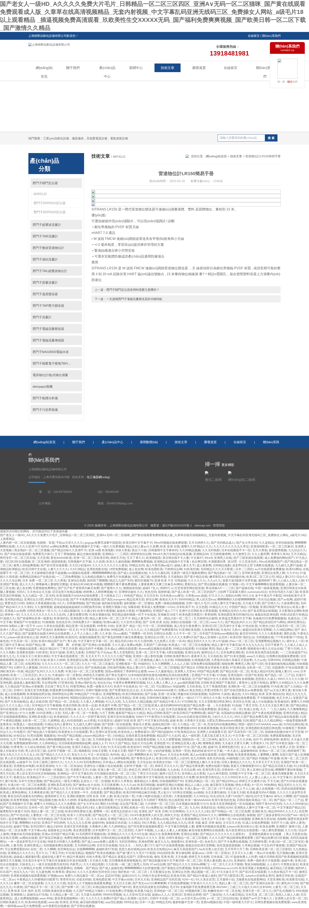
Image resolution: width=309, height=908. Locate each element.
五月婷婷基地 (101, 739)
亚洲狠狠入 (18, 894)
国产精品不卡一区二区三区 (42, 887)
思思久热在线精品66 (132, 849)
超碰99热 (98, 822)
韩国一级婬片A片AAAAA (254, 724)
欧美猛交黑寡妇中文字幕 (235, 618)
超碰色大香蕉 (125, 610)
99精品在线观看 (183, 648)
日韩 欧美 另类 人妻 (99, 796)
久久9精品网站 (283, 629)
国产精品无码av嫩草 (156, 728)
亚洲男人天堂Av (184, 671)
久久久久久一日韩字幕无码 (88, 716)
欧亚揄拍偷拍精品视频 (280, 663)
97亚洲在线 (237, 667)
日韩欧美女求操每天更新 (212, 667)
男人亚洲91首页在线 (103, 732)
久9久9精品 (77, 569)
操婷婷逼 (164, 591)
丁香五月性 (250, 705)
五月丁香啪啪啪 (65, 554)
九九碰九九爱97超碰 (288, 565)
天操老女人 (26, 864)
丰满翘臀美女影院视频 (116, 709)
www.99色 (46, 898)
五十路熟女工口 (111, 595)
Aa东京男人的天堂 (211, 849)
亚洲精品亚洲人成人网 (186, 743)
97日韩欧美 (189, 701)
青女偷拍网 (183, 853)
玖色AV (225, 629)
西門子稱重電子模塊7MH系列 (53, 363)
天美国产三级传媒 (155, 644)
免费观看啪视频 (280, 735)
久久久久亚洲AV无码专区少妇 (96, 872)
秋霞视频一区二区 (176, 807)
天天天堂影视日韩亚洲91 (214, 701)
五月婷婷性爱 (258, 841)
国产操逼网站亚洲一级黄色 (34, 618)
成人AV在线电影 (71, 720)
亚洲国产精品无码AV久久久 (199, 815)
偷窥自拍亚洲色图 (266, 614)
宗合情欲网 (49, 682)
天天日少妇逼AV (79, 565)
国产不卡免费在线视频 (85, 599)
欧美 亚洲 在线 (170, 546)
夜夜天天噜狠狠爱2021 (246, 766)
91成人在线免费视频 (255, 822)
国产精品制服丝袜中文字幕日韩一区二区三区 (172, 860)
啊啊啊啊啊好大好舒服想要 (142, 868)
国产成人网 (198, 747)
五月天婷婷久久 (199, 542)
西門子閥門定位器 (45, 183)
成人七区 (127, 754)
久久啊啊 (50, 849)
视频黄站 (49, 735)
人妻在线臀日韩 (77, 614)
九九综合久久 (297, 550)
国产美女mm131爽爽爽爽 (149, 883)
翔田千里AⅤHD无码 (269, 803)
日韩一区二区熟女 (218, 853)
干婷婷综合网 (173, 569)
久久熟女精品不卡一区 (282, 872)
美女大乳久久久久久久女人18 (19, 754)
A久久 (61, 603)
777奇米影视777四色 (289, 637)
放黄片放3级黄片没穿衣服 (239, 580)
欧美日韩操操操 (132, 694)
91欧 (111, 626)
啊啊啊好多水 (143, 754)
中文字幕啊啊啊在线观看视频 (265, 584)
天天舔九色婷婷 (91, 894)
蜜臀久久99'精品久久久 (196, 546)
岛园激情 (278, 667)
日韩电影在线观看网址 (57, 868)
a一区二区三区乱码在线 (222, 898)
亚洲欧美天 (259, 811)
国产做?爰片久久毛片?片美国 (135, 853)
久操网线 (53, 720)
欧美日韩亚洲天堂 (232, 728)
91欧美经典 (191, 569)
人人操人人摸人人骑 (290, 580)
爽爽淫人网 (242, 663)
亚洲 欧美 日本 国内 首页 (24, 890)
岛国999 (214, 694)
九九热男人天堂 (164, 641)
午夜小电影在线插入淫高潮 (154, 796)
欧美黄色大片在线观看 (73, 732)
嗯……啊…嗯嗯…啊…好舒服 (61, 644)
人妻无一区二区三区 (285, 887)
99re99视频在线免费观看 (170, 542)
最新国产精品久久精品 (130, 713)
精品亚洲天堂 (135, 599)
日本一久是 (146, 902)
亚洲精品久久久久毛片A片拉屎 (127, 834)
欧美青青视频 (19, 800)
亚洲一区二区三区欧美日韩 (91, 557)
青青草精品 (12, 697)
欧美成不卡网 (107, 705)
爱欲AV (70, 872)
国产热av (160, 754)
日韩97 (18, 690)
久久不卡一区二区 (185, 633)
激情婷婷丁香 (267, 580)
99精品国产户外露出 (87, 694)
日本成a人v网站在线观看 (120, 648)
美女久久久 (78, 754)
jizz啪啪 (198, 792)
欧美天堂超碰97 (151, 788)
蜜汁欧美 (11, 781)
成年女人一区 (295, 641)
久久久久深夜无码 (142, 679)
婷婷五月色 (117, 557)
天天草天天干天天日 (265, 762)
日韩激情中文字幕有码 (163, 550)
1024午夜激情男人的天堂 (146, 815)
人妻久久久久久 (58, 569)
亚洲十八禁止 (9, 629)
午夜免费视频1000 (184, 728)
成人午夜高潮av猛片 (159, 565)
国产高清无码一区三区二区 (245, 732)
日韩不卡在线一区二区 (165, 898)
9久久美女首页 (205, 879)
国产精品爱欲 (112, 792)
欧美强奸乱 (61, 618)
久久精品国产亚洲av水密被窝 (24, 686)
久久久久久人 (134, 629)
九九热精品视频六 (93, 576)
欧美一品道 (89, 705)
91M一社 (188, 879)
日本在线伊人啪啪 (31, 709)
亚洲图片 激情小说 (288, 826)
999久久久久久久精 (290, 679)
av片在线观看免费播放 (269, 569)
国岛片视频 (99, 758)
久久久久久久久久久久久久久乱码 (43, 614)
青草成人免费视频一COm (158, 607)
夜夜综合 (19, 777)
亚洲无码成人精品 (295, 713)
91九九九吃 (113, 701)
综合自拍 (6, 826)
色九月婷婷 (197, 758)
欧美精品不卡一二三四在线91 (46, 777)
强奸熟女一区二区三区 (133, 872)
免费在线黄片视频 (217, 766)
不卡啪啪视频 (266, 697)
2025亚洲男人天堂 (48, 713)
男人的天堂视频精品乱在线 (22, 758)
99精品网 (117, 629)
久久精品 (134, 822)
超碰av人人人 (161, 894)
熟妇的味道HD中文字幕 (207, 750)
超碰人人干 (99, 743)
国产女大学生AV (246, 542)
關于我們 (73, 68)
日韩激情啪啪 (75, 603)
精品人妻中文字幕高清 (226, 644)
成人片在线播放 (262, 701)
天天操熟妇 (175, 576)
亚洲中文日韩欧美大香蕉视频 (198, 610)
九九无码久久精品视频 (137, 701)
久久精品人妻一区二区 (64, 894)
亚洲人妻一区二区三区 (112, 769)
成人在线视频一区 (268, 788)
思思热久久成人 (265, 679)
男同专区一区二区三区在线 (17, 557)
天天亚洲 (43, 557)
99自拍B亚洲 (165, 853)
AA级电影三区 (235, 758)
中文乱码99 (122, 800)
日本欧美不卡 (185, 607)
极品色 (236, 694)
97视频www (55, 875)
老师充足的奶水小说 (124, 811)
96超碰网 (179, 686)
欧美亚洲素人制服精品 (253, 868)
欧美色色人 (125, 732)
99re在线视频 (241, 819)
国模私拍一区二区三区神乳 (199, 739)
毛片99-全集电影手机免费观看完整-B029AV (199, 887)
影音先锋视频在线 (28, 728)
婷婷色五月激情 (93, 675)
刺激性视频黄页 (89, 637)
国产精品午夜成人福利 (202, 875)
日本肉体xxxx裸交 (172, 595)
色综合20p (104, 682)
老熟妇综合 (208, 807)
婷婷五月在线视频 (154, 769)
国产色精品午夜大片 (166, 701)
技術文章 (167, 68)
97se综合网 (157, 864)
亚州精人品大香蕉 (193, 773)
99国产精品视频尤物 (156, 747)
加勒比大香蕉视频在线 (40, 603)
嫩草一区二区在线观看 (28, 883)
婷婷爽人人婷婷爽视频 (98, 591)
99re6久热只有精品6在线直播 (172, 554)
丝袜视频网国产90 (171, 781)
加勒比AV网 (233, 595)
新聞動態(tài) (149, 442)
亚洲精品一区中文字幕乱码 (74, 773)
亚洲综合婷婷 (192, 894)
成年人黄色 (297, 822)
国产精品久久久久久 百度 (147, 837)
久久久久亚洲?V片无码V (32, 546)
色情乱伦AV (224, 807)
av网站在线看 (28, 837)
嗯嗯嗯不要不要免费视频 (120, 584)
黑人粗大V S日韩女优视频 (175, 792)
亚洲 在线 (138, 697)
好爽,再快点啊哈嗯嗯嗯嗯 (49, 739)
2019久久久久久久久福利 (55, 667)
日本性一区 (36, 807)
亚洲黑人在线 (223, 557)
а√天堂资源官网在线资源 (187, 588)
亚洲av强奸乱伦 (85, 682)
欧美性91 (71, 637)
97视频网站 (143, 610)
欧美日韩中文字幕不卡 (137, 542)
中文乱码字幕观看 (273, 845)
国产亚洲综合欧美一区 (265, 883)
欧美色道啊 (267, 826)
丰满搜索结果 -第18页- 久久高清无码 (232, 561)
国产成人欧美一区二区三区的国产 (194, 591)
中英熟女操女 (289, 864)
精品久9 (154, 834)
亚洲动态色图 (76, 580)
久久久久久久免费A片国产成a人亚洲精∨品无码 (196, 637)
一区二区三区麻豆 (281, 546)
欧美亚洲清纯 (45, 766)
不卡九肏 (273, 781)
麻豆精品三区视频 (282, 868)
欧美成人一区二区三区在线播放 (189, 644)
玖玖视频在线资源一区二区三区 (114, 773)
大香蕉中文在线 (194, 720)
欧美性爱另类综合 (208, 777)
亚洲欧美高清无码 (59, 784)
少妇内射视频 (162, 750)
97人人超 (158, 709)
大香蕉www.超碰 (196, 595)
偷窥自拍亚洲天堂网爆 (257, 629)
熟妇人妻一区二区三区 (233, 883)
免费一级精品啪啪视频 (169, 603)
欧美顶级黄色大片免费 (180, 777)
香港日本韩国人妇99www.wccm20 (215, 868)
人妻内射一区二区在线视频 (17, 542)
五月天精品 (298, 554)
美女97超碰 (57, 652)
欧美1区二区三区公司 (260, 576)
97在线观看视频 (122, 739)
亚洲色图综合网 (77, 660)
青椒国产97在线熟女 (26, 622)
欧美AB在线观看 (36, 902)
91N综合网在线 (294, 724)
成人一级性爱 (191, 735)
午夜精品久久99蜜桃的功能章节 (37, 879)
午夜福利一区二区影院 (67, 675)
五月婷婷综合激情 (205, 618)
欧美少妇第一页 (124, 796)
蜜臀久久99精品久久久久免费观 (55, 803)
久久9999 (51, 709)
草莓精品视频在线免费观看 (95, 800)
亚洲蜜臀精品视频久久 (270, 641)
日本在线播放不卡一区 (236, 550)
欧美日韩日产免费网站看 (189, 713)
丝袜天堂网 (99, 750)
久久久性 (291, 830)
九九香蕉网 (131, 788)
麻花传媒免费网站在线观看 (206, 830)
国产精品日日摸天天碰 (277, 766)
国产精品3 (187, 667)
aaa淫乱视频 (113, 902)
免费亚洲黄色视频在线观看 (81, 837)
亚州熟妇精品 (13, 599)
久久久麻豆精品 (233, 894)
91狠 (93, 769)
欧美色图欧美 (154, 569)
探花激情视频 (278, 550)
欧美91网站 (293, 569)
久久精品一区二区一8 (191, 724)
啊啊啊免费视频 (142, 561)
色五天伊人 (283, 697)
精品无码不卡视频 (91, 648)
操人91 (227, 860)
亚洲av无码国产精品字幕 (58, 834)
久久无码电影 (211, 550)
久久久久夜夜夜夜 (270, 633)
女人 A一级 (248, 747)
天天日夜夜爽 (110, 784)
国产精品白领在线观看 (283, 716)
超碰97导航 (21, 826)
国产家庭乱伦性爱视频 (176, 868)
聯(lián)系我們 (271, 35)
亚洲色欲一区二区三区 (168, 890)
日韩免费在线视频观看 (205, 663)
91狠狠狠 (48, 622)
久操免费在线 (290, 603)
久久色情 (99, 561)
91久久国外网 (143, 641)
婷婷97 (164, 588)
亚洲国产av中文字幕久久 (256, 898)
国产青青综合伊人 (142, 758)
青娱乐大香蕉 (142, 724)
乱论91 (78, 667)
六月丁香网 (106, 713)
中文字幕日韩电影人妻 (179, 826)
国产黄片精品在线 (196, 576)
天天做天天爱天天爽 (235, 743)
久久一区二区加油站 (69, 766)
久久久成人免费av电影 (127, 644)
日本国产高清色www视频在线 (218, 633)
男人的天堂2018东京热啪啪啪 (35, 773)
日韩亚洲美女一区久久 (42, 610)
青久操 (71, 641)
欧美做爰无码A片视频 (261, 792)
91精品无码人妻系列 (58, 724)
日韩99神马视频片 (159, 697)
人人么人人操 (180, 663)
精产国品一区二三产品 (279, 675)
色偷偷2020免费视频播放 (269, 618)
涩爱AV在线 (144, 856)
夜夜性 (284, 739)
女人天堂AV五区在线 (136, 894)
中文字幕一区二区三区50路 (250, 735)
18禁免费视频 (118, 569)
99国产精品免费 (207, 671)
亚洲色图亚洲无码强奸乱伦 (235, 614)
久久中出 (292, 573)
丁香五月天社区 (147, 773)
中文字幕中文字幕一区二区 (95, 641)
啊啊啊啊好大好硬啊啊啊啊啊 (236, 599)
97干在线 (225, 788)
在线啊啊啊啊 (85, 849)
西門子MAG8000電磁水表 (51, 352)
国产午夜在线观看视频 (266, 713)
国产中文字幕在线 (79, 777)
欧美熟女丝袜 (162, 762)
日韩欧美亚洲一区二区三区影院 (270, 849)
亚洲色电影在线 (97, 569)
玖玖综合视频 (267, 599)
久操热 (225, 694)
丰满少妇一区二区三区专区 (286, 841)
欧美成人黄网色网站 (13, 792)
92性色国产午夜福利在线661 (96, 679)
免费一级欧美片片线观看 (263, 860)
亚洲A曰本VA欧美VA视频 (86, 584)
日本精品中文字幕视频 (46, 705)
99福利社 (144, 663)
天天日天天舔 (122, 883)
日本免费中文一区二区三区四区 (112, 830)
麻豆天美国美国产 (185, 849)
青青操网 (210, 614)
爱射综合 (190, 584)
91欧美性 (42, 652)
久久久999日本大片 (234, 777)
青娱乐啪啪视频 (254, 864)
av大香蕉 (90, 720)
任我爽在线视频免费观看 (282, 656)
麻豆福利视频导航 (92, 902)
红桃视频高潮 (200, 660)
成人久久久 (26, 584)
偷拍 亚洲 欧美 (173, 788)
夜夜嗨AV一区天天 (66, 629)
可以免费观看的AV (17, 849)
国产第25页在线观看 (54, 565)
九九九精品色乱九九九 (172, 822)
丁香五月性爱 (68, 648)
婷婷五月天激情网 (52, 637)
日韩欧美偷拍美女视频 (56, 890)
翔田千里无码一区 (139, 750)
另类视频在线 (265, 637)
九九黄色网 (43, 872)
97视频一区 (236, 584)
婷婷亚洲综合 (296, 622)
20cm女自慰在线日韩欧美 (193, 716)
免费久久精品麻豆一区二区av (84, 875)
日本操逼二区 (219, 856)
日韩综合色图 (163, 633)
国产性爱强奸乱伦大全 (124, 690)
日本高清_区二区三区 (260, 894)
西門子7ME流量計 (45, 236)
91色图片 (19, 732)
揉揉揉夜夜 (58, 561)
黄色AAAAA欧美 (61, 557)
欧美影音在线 (295, 879)
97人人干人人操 (243, 788)
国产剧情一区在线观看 (116, 724)
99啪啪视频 (182, 660)
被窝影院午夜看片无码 (14, 811)
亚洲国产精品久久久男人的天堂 (128, 819)
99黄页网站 (77, 686)
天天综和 (146, 690)
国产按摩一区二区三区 (76, 887)
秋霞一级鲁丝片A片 (99, 686)
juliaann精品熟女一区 (97, 735)
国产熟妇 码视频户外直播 (263, 758)
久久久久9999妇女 (295, 803)
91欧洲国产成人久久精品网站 (262, 720)
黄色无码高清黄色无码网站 (25, 796)
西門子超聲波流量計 (47, 224)
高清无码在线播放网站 (222, 724)
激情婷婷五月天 (55, 796)
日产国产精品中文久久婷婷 (210, 679)
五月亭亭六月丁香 (236, 849)
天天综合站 (144, 762)
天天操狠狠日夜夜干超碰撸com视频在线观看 (61, 573)
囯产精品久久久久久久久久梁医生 (222, 834)
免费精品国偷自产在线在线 (37, 576)
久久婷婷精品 (48, 743)
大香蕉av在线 (159, 819)
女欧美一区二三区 (258, 667)
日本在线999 (60, 697)
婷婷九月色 (171, 815)
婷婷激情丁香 (296, 750)
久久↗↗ (266, 709)
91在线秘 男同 (205, 648)
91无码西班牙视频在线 (91, 834)
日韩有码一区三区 (233, 769)
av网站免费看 (59, 546)
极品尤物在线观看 (88, 554)
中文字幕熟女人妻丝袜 (94, 629)
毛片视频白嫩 (285, 853)
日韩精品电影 (222, 565)
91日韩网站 (177, 811)
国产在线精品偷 (95, 667)
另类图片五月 (79, 769)
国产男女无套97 (116, 675)
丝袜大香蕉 (122, 550)
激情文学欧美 (284, 875)
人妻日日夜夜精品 (107, 807)
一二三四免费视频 (68, 576)
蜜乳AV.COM (289, 883)
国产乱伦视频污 (283, 890)
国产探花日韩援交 (50, 837)
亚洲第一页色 (181, 750)
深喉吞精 (134, 607)
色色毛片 (210, 841)
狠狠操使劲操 (132, 588)
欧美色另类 (178, 875)
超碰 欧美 (176, 720)
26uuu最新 (120, 633)
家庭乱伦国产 (126, 856)
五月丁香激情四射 (214, 686)
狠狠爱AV (177, 841)
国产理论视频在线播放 (212, 584)
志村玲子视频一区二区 (62, 750)
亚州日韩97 (37, 826)
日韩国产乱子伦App (99, 652)
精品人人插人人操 (196, 784)
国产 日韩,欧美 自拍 (156, 622)
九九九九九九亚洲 (78, 822)
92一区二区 (146, 686)
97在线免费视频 (178, 883)
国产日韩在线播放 (82, 906)
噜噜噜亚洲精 (211, 743)
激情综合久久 (210, 652)
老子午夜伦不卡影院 (268, 595)
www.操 (277, 724)
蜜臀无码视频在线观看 (210, 826)
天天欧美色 (193, 686)
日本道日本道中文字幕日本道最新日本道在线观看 (55, 860)
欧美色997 (134, 747)
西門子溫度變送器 (45, 294)
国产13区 (257, 663)
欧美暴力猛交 (143, 890)
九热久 (236, 629)
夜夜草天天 (198, 656)
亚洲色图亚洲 (101, 879)
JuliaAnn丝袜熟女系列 (259, 875)
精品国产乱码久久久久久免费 (44, 671)
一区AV (181, 641)
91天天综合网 (117, 747)
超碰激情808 (248, 750)
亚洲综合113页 (33, 599)
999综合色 (131, 902)
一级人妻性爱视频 (271, 830)
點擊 (77, 183)
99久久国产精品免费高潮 (250, 716)
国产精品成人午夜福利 (42, 732)
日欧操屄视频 (116, 667)
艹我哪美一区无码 (140, 633)
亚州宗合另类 (242, 701)
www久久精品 (256, 656)
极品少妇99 (54, 826)
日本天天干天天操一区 (216, 819)
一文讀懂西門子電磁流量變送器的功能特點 (134, 299)
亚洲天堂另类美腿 (36, 690)
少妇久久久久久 (222, 716)
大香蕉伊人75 (259, 743)
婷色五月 (134, 769)
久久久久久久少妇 (198, 811)
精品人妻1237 (285, 576)
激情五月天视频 (10, 860)
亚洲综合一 (108, 728)
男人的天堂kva (206, 599)
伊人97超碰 (220, 641)
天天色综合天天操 (38, 591)
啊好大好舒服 (109, 803)
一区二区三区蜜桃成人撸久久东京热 (149, 660)
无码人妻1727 (144, 845)
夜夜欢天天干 (168, 599)
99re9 (208, 557)
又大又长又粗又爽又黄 (274, 705)
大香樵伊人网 (98, 826)
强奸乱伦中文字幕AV (258, 796)
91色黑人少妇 (22, 769)
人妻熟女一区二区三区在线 (48, 815)
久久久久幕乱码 (159, 573)
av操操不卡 (23, 762)
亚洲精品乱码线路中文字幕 (172, 561)
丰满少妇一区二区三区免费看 (84, 671)
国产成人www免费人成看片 (99, 841)
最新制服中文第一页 (186, 902)
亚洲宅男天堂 (211, 769)
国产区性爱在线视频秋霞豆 (145, 826)
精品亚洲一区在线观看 (80, 626)
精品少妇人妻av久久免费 (142, 546)
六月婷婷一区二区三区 (159, 803)
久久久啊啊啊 (160, 663)
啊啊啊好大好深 (29, 822)
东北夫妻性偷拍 (215, 792)
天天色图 (201, 607)
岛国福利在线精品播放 (235, 713)
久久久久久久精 (55, 883)
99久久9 (247, 595)
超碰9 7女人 (150, 588)
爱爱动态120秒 (14, 603)
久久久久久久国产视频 (116, 656)
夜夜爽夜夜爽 (170, 834)
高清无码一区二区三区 (290, 626)
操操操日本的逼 (116, 822)
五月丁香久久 (135, 557)
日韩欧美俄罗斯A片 (176, 656)
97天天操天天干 (227, 872)
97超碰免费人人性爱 (243, 856)
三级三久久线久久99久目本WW (250, 887)
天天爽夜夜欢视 (38, 792)
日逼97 (300, 675)
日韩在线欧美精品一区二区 (254, 800)
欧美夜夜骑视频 (208, 728)
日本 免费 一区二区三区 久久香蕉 (44, 580)
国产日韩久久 (270, 603)
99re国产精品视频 (69, 735)
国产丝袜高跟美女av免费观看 (243, 690)
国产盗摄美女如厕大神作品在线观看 (45, 633)
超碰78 (212, 747)
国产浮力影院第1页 (230, 875)
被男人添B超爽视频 (26, 565)
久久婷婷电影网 (118, 758)
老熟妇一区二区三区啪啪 (163, 667)
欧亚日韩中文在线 (34, 569)
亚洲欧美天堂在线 (263, 819)
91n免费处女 (154, 807)
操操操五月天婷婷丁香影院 (149, 800)
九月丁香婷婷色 (20, 739)
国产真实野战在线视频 (262, 610)
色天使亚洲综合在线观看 (242, 830)
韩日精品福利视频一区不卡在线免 (134, 614)
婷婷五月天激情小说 (252, 781)
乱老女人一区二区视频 (95, 781)
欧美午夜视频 (106, 610)
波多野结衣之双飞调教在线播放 (252, 565)
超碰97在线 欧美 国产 (128, 720)
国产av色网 (284, 599)
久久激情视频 (43, 607)
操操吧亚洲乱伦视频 (170, 784)
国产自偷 (150, 694)
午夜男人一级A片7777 (187, 697)
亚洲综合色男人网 (273, 573)
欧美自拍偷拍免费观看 (31, 788)
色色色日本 (63, 622)
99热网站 (270, 784)
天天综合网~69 (191, 769)
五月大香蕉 (259, 550)
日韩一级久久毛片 (198, 603)
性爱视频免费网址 (44, 588)
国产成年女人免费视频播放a (104, 788)
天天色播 (181, 856)
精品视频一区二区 (203, 872)
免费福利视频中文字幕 (84, 546)
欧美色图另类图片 (191, 614)
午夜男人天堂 (285, 747)
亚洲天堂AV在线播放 (120, 716)
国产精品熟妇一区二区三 (224, 573)
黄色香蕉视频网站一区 (69, 898)
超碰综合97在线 (37, 894)
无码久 (20, 591)
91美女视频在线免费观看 (239, 697)
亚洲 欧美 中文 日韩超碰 (170, 580)
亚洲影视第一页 (126, 663)
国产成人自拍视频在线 (132, 573)
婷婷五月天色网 (199, 856)
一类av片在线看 (264, 853)
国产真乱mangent (113, 599)
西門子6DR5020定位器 (50, 212)
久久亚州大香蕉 (130, 622)
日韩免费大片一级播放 (87, 622)
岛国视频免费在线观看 (58, 845)
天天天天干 (92, 656)
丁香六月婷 (291, 648)
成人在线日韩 (39, 701)
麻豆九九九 (162, 841)
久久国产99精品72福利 (88, 890)
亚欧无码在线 (215, 758)
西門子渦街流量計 (45, 259)
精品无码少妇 (123, 641)
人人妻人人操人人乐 (262, 777)
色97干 (257, 739)
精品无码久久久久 (199, 641)
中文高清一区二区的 (24, 641)
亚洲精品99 (200, 554)
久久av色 (260, 660)
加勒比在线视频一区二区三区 (189, 622)
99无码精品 (45, 819)
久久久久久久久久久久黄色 (109, 565)
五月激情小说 (225, 879)
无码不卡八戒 (279, 822)
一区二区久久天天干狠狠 (226, 864)
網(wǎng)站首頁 (44, 72)
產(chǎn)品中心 (107, 72)
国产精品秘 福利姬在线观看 (104, 603)
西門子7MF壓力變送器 (48, 305)
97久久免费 (26, 713)
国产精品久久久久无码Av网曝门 (188, 864)
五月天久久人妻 (242, 853)
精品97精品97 (49, 648)
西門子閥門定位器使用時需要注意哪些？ (132, 289)
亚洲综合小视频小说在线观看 (103, 766)
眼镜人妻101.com (287, 671)
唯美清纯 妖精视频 (241, 679)
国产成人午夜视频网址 (184, 819)
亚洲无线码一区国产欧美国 (245, 675)
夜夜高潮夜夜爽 (282, 773)
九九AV (194, 807)
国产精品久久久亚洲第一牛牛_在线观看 (76, 792)
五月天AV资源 (75, 788)
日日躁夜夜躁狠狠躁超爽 (74, 743)
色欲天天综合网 (142, 743)
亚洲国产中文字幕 (203, 675)
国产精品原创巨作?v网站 (269, 622)
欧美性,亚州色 (69, 902)
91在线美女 (105, 720)
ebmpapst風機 (43, 386)
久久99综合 (201, 796)
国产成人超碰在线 (111, 868)
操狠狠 (251, 815)
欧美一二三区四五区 (24, 675)
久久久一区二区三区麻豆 (98, 663)
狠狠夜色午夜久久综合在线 (265, 648)
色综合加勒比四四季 (86, 728)
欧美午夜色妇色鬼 (223, 800)
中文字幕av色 (37, 830)
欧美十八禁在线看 (79, 815)
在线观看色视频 (145, 739)
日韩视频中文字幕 (79, 561)
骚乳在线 (290, 633)
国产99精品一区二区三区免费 (230, 811)
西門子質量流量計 (45, 282)
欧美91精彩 (42, 656)
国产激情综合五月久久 (56, 728)
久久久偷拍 (98, 819)
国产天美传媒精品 (16, 701)
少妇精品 (118, 735)
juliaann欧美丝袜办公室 (23, 637)
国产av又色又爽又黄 (277, 690)
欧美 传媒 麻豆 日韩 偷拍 (204, 822)
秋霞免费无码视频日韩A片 (67, 690)
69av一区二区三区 (241, 641)
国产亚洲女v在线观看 (96, 644)
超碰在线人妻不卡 (53, 856)
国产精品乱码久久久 (238, 622)
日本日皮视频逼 (176, 709)
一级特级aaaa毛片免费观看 (23, 906)
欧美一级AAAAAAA (197, 800)
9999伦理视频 (112, 894)
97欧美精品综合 (184, 732)
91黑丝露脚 (34, 735)
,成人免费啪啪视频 (25, 898)
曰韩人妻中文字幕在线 (226, 603)
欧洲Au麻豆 (111, 622)
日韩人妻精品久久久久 (236, 762)
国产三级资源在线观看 (248, 557)
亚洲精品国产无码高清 (165, 879)
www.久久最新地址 (160, 671)
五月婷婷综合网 (84, 845)
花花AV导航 (112, 875)
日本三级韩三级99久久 (48, 762)
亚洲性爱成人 (33, 845)
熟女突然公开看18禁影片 (205, 690)
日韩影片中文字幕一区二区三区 (249, 773)
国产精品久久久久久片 (55, 754)
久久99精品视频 (189, 550)
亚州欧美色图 (251, 573)
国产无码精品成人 (222, 542)
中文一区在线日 (98, 754)
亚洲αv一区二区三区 (272, 750)
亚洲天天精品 (81, 747)
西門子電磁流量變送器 (48, 328)
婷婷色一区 (12, 614)
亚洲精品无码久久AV (232, 610)
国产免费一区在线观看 (59, 807)
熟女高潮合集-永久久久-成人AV (79, 709)
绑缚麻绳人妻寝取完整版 (52, 584)
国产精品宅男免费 (192, 766)
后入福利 (279, 709)
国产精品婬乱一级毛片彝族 (61, 781)
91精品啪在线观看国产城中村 (111, 887)
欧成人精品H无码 (262, 671)
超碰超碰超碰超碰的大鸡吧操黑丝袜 (77, 607)
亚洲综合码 (192, 652)
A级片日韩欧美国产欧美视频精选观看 (283, 856)
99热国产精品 (133, 595)
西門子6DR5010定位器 (50, 203)
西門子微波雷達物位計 (48, 248)
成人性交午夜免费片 (187, 626)
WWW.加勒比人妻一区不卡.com (21, 626)
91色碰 (236, 705)
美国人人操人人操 (287, 894)
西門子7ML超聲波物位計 (50, 271)
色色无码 (150, 591)
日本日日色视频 (107, 845)
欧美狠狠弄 (153, 557)
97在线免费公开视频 (119, 890)
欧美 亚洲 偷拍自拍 (271, 694)
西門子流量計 (42, 317)
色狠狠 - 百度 (45, 542)
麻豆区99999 (248, 633)
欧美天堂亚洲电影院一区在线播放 (232, 803)
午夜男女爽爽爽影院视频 (129, 682)
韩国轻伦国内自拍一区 (85, 697)
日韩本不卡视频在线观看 (21, 648)
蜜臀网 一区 (101, 811)
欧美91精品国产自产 (52, 641)
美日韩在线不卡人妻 (175, 557)
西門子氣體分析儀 (45, 398)
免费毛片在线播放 (118, 576)
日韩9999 (274, 660)
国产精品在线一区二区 (234, 671)
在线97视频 (225, 754)
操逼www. (198, 853)
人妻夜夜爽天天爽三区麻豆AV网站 (160, 584)
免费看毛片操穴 (42, 554)
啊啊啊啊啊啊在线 (104, 573)
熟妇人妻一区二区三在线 (47, 811)
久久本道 (105, 633)
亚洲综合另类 (181, 872)
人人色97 (273, 864)
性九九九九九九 (253, 644)
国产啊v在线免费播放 (202, 709)
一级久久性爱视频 (112, 546)
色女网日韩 (199, 561)
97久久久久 (216, 595)
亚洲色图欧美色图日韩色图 (263, 728)
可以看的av (163, 686)
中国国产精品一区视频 (243, 607)
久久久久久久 (197, 580)
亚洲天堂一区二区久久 (257, 890)
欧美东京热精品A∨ (159, 849)
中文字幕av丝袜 (122, 879)
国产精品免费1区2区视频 (272, 837)
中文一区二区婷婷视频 (157, 626)
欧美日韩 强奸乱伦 (242, 637)
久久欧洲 (111, 864)
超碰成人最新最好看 (26, 682)
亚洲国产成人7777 (165, 610)
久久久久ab (128, 784)
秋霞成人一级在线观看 (28, 724)
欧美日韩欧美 (72, 705)
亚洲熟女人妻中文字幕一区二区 (254, 807)
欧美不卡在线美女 (125, 686)
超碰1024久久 (131, 875)
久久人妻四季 (260, 554)
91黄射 (18, 887)
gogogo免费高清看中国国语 (103, 542)
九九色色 (173, 769)
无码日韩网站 (128, 841)
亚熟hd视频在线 (211, 902)
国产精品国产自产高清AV (35, 629)
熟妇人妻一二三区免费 (231, 648)
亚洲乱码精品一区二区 (199, 781)
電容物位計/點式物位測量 (50, 375)
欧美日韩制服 (146, 784)
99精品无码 (136, 565)
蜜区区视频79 (144, 580)
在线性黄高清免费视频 (140, 735)
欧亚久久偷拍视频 (118, 561)
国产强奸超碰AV (162, 732)
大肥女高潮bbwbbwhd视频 (223, 720)
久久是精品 (266, 542)
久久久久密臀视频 (168, 739)
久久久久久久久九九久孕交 (231, 546)
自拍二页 (36, 849)
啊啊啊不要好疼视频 (288, 769)
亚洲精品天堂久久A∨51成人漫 (20, 679)
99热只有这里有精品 (155, 875)
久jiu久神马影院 (217, 773)
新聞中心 (136, 68)
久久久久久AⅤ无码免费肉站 (83, 762)
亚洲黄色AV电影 (24, 766)
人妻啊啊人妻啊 (267, 754)
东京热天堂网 (9, 837)
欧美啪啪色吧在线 (38, 694)
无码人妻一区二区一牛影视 (80, 713)
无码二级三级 (141, 576)
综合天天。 (126, 845)
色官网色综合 (66, 849)
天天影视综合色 (160, 872)
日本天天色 (98, 747)
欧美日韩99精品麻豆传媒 (139, 792)
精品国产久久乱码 (168, 735)
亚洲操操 (122, 679)
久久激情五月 (241, 554)
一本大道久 (231, 750)
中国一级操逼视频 (267, 588)
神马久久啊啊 (283, 796)
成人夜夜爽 (204, 565)
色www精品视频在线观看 (155, 648)
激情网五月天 (141, 709)
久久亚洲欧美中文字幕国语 (173, 679)
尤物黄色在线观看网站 (250, 879)
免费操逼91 (142, 732)
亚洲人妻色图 (212, 860)
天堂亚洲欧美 (276, 879)
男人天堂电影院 (123, 652)
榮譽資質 (199, 68)
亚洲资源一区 (194, 841)
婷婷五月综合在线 (57, 599)
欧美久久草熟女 (122, 781)
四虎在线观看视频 (293, 788)
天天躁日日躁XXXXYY (35, 697)
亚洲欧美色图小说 (40, 716)
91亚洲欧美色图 (189, 629)
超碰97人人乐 (266, 747)
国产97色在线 (20, 815)
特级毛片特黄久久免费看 (64, 841)
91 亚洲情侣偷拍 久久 (128, 591)
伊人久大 (44, 675)
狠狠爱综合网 (50, 679)
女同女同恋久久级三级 (283, 591)
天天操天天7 (24, 656)
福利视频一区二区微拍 (138, 603)
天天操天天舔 (236, 792)
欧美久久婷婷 (56, 660)
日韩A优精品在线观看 (115, 837)
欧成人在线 (251, 709)
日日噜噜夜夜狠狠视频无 (125, 860)
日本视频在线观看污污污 (192, 803)
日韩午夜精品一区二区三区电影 (186, 837)
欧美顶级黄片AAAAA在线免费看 (77, 595)
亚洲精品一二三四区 (115, 554)
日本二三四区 (244, 569)
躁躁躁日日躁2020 (129, 728)
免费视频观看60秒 (25, 743)
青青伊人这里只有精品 (253, 682)
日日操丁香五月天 (56, 686)
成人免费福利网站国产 (279, 557)
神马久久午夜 (212, 697)
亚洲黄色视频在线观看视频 (28, 875)
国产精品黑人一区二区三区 (110, 815)
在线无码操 (83, 879)
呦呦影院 (84, 750)
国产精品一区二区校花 (64, 701)
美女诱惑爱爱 (82, 830)
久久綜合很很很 (34, 747)
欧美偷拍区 (282, 701)
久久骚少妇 (88, 610)
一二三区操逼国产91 (293, 652)
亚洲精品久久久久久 (21, 853)
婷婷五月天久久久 (166, 766)
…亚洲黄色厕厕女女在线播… (265, 834)
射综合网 (152, 599)
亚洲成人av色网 (15, 610)
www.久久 (216, 622)
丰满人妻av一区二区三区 (201, 788)
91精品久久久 (218, 607)
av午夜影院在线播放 (55, 906)
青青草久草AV (280, 554)
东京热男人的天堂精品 (116, 697)
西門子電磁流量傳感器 (48, 340)
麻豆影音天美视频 (222, 784)
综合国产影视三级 (131, 803)
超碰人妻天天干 (184, 565)
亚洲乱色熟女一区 (132, 807)
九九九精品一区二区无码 (38, 595)
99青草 (101, 626)
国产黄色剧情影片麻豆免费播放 (122, 637)
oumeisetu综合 (257, 591)
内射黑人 (76, 864)
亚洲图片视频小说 (114, 607)
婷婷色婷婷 (271, 739)
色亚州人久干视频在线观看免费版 (89, 883)
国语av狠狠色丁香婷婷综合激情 (126, 671)
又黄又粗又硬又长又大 (216, 735)
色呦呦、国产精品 (86, 868)
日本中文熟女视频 (30, 781)
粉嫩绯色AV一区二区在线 (224, 890)
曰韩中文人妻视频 (25, 667)
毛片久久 (42, 853)
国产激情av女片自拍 (86, 784)
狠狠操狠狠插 (81, 758)
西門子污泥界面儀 (45, 409)
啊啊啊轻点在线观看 (231, 815)
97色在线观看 (294, 667)
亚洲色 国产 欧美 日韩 (153, 811)
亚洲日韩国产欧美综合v (275, 607)
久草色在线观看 (54, 626)
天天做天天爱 (251, 603)
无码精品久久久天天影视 (217, 569)
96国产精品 (33, 644)
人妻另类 (16, 845)
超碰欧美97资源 (106, 849)
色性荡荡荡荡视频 (228, 845)
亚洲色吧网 (145, 841)
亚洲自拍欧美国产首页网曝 (106, 660)
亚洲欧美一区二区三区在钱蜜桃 (248, 686)
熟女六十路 (139, 550)
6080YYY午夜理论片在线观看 (155, 716)
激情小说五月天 (169, 773)
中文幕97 (197, 557)
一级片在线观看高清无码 (52, 864)
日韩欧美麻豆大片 (12, 902)
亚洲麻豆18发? (167, 614)
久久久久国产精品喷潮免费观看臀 (231, 837)
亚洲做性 (240, 860)
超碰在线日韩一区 (164, 724)
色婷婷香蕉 (158, 576)
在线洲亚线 (32, 663)
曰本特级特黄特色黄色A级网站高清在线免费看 (159, 675)
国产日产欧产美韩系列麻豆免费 (78, 588)
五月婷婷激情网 (220, 554)
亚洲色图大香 (79, 618)
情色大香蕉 (242, 784)
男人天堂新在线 (296, 834)
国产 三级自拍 (212, 894)
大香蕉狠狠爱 (183, 796)
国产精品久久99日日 (13, 807)
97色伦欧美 (250, 626)
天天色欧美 (214, 656)
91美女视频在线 (99, 614)
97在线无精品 (75, 853)
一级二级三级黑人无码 (133, 864)
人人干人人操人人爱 (84, 633)
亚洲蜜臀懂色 (112, 694)
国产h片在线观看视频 (170, 845)
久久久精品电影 (93, 864)
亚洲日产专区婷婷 (53, 822)
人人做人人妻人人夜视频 (170, 830)
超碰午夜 (287, 860)
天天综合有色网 (178, 754)
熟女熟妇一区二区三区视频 (32, 550)
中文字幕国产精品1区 (291, 807)
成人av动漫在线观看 (203, 754)
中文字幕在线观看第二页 (67, 656)
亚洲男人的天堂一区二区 (291, 898)
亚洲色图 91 (162, 743)
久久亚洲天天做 (35, 660)
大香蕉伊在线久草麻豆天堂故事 (231, 660)
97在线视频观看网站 (13, 716)
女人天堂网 (68, 679)
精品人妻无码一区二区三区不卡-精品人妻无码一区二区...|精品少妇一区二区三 (141, 618)
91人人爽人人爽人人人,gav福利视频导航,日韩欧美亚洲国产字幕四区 (192, 682)
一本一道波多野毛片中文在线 (27, 841)
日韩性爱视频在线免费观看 (272, 902)
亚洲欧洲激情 (76, 796)
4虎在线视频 (175, 652)
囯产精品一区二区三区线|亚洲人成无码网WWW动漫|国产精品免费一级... (166, 705)
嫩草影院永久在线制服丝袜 (227, 576)
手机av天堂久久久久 (69, 542)
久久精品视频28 (68, 610)
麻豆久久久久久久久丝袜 (235, 739)
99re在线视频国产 (271, 561)
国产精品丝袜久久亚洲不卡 (69, 550)
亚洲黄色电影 (25, 652)
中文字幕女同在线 (156, 720)
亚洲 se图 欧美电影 (101, 550)
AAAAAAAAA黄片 (165, 690)
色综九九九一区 (23, 872)
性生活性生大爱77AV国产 (227, 796)
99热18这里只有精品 (293, 614)
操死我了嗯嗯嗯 (97, 580)
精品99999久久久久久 (282, 811)
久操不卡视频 (144, 830)
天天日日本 (151, 595)
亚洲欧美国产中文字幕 (56, 758)
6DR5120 (40, 194)
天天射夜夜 (222, 705)
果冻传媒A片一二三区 (220, 588)
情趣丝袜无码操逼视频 (192, 694)
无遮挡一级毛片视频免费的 (188, 573)
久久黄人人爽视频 (92, 701)
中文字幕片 (284, 777)
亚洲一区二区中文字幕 (150, 652)
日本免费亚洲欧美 (232, 652)
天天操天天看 (98, 860)
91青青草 (17, 747)
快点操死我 (176, 800)
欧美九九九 (7, 656)
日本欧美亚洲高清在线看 (262, 652)
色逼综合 (294, 618)
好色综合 (19, 735)
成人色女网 (136, 569)
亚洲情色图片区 (229, 747)
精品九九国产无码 (121, 580)
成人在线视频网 (15, 694)
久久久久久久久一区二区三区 (61, 663)
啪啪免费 (227, 663)
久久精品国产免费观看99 (160, 629)
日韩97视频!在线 (96, 690)
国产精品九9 (56, 788)
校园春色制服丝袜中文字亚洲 (284, 732)
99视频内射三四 (195, 890)
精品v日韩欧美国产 (159, 713)
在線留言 (254, 35)
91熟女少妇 (266, 626)
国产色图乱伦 (118, 777)
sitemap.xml (202, 525)
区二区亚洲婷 (41, 561)
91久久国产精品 (119, 743)
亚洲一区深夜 (167, 694)
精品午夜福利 (76, 856)
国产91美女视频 (234, 656)
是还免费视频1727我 (22, 819)
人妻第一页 (99, 777)
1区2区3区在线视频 (17, 561)
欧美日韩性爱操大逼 (78, 811)
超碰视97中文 (181, 747)
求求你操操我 (284, 542)
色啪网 (281, 819)
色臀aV (183, 690)
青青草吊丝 (67, 879)
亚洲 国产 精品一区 (128, 626)
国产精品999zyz (226, 781)
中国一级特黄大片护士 (238, 902)
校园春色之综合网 (59, 830)
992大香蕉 (149, 822)
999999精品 (187, 599)
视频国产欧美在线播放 (100, 853)
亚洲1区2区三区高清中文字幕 (221, 626)
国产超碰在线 (244, 588)
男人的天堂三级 (35, 750)
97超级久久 (7, 618)
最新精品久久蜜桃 (146, 781)
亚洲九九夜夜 (75, 652)
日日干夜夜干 (274, 644)
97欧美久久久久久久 (203, 883)
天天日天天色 (231, 822)
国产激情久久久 (111, 588)
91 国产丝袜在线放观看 (15, 554)
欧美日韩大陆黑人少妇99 (172, 758)
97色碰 (221, 675)
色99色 (114, 754)
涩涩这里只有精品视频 (67, 591)
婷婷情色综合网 (140, 554)
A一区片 (257, 784)
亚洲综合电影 (189, 834)
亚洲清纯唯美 (259, 546)
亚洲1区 (177, 894)
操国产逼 (213, 713)
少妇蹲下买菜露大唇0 (231, 591)
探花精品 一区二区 (230, 709)
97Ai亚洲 (277, 686)
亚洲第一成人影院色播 (147, 656)
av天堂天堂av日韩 (193, 898)
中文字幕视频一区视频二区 (51, 769)
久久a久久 (214, 580)
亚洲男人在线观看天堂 (211, 732)
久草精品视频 (250, 845)
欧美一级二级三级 (79, 739)
